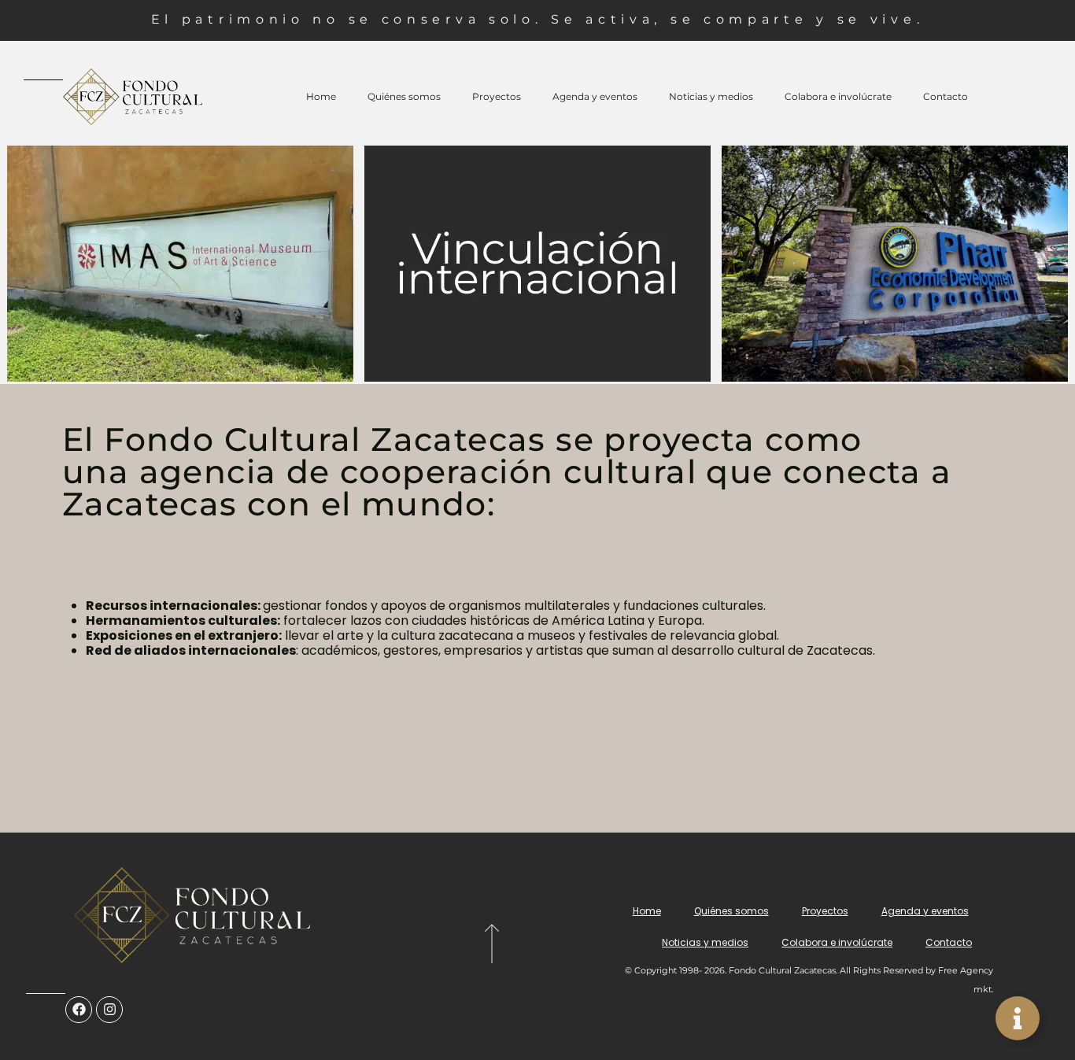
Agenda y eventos (594, 96)
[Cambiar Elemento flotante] (1018, 1018)
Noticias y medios (711, 96)
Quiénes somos (404, 96)
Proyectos (496, 96)
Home (321, 96)
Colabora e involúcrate (838, 96)
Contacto (945, 96)
